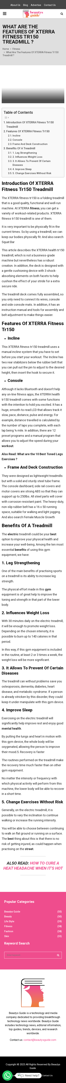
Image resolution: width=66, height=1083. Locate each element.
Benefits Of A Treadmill (20, 148)
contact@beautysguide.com (40, 1040)
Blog (25, 5)
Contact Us (50, 5)
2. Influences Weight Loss (27, 156)
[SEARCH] (58, 955)
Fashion (8, 931)
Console (17, 139)
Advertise (36, 5)
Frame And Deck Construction (30, 144)
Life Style (9, 921)
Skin (6, 936)
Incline (16, 135)
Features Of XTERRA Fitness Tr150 (27, 131)
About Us (15, 5)
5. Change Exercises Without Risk (32, 173)
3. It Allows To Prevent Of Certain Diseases (32, 163)
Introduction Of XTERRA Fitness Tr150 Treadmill (30, 124)
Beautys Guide (12, 911)
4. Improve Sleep (22, 169)
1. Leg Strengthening (25, 152)
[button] (7, 1076)
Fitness (8, 926)
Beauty (8, 916)
